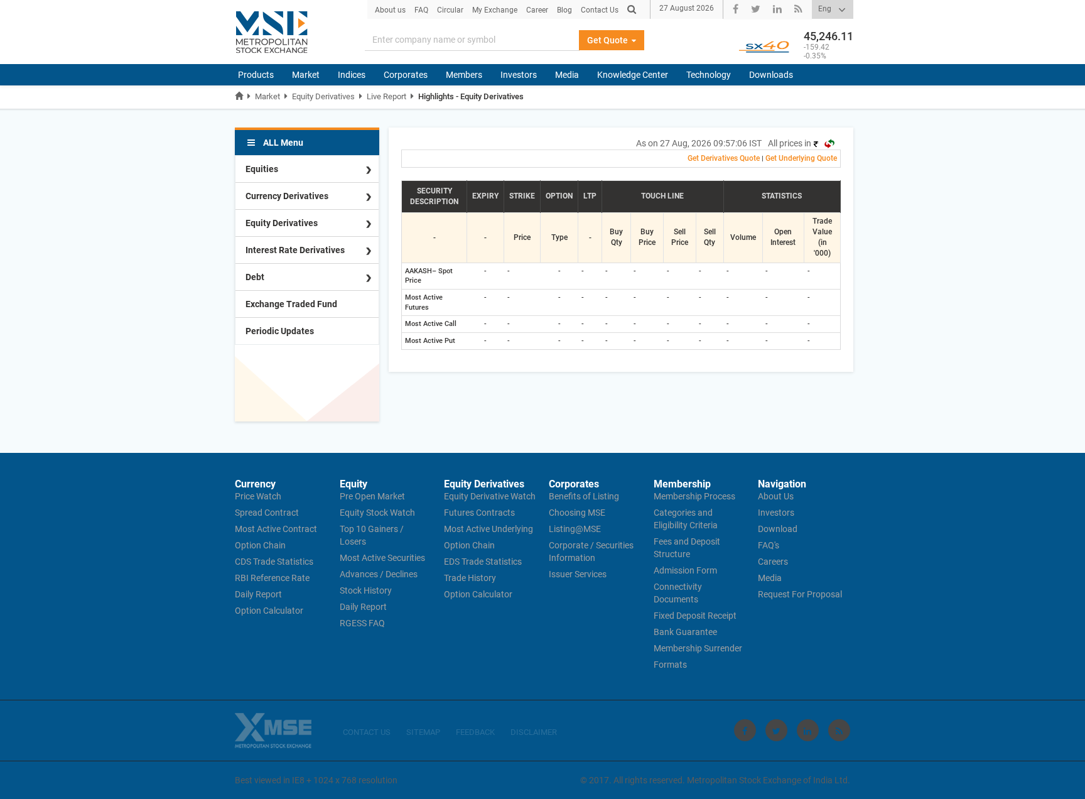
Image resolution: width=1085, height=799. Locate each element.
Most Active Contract (276, 529)
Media (567, 75)
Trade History (470, 578)
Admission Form (685, 570)
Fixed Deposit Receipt (695, 616)
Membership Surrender (698, 648)
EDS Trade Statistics (483, 562)
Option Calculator (269, 611)
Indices (351, 75)
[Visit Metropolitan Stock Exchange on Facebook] (745, 730)
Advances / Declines (379, 574)
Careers (773, 562)
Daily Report (258, 594)
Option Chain (260, 545)
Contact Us (599, 10)
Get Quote (608, 40)
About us (390, 10)
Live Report (386, 96)
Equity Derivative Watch (490, 496)
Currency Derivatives (287, 196)
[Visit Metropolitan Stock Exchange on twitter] (776, 730)
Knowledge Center (632, 75)
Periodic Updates (280, 331)
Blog (564, 10)
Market (306, 75)
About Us (776, 496)
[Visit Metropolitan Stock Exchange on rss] (839, 730)
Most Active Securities (382, 558)
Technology (708, 75)
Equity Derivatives (323, 96)
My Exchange (494, 10)
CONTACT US (367, 732)
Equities (262, 169)
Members (464, 75)
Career (537, 10)
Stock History (366, 590)
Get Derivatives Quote (724, 158)
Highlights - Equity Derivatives (471, 96)
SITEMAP (423, 732)
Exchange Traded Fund (291, 304)
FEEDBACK (475, 732)
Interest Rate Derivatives (295, 250)
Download (777, 529)
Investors (518, 75)
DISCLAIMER (533, 732)
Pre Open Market (372, 496)
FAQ (421, 10)
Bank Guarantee (685, 632)
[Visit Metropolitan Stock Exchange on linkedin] (808, 730)
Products (256, 75)
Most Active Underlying (488, 529)
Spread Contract (267, 513)
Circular (450, 10)
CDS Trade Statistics (274, 562)
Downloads (771, 75)
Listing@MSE (575, 529)
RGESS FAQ (362, 623)
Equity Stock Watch (377, 513)
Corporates (406, 75)
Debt (255, 277)
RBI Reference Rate (272, 578)
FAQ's (768, 545)
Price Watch (258, 496)
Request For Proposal (800, 594)
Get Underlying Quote (801, 158)
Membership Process (694, 496)
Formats (670, 665)
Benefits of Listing (584, 496)
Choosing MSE (577, 513)
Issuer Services (578, 574)
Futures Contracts (479, 513)
